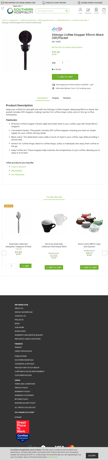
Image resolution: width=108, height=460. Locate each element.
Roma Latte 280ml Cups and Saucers (89, 245)
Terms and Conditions (25, 384)
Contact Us (20, 316)
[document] (54, 453)
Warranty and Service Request (29, 335)
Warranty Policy (22, 391)
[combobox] (53, 11)
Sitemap (18, 417)
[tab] (42, 98)
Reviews (67, 98)
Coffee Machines (63, 20)
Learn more (53, 457)
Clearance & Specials (24, 364)
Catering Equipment (28, 20)
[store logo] (20, 11)
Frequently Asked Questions (28, 339)
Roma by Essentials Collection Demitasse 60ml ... (54, 247)
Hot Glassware (17, 174)
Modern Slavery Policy (25, 403)
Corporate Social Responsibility (30, 371)
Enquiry (55, 98)
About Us (19, 308)
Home (4, 20)
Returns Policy (21, 399)
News (17, 323)
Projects (19, 319)
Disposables (16, 170)
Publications (21, 356)
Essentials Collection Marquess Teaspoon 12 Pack (18, 245)
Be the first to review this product (67, 47)
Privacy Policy (21, 387)
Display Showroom (23, 312)
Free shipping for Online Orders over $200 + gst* (75, 84)
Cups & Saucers (18, 166)
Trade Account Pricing (56, 3)
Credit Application (23, 351)
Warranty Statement (24, 395)
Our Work (19, 327)
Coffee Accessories (79, 20)
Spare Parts (20, 331)
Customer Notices (23, 375)
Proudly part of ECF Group (27, 367)
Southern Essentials (24, 360)
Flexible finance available (91, 3)
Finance (18, 347)
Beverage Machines (46, 20)
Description (42, 98)
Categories (13, 20)
